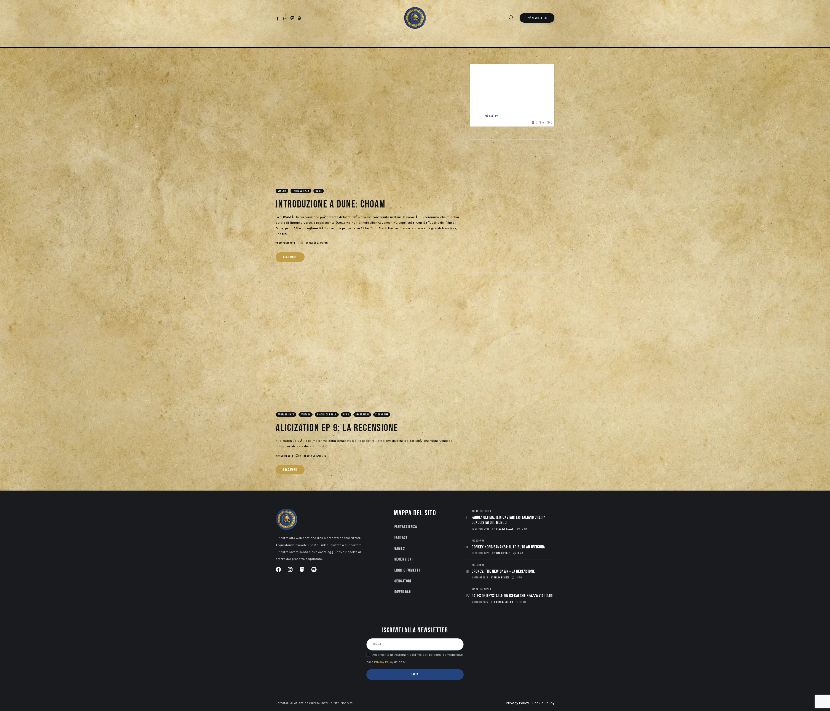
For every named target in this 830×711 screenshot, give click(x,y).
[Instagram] (285, 18)
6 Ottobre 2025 (480, 602)
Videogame (381, 414)
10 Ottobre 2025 (480, 553)
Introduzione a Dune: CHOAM (330, 204)
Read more (290, 257)
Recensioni (362, 414)
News (319, 191)
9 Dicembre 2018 (284, 456)
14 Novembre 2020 (285, 243)
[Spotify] (299, 18)
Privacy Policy (383, 662)
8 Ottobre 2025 (480, 577)
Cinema (282, 191)
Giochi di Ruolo (327, 414)
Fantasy (306, 414)
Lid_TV (493, 116)
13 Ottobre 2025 (480, 528)
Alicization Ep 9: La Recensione (337, 428)
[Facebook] (278, 18)
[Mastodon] (292, 18)
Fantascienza (301, 191)
